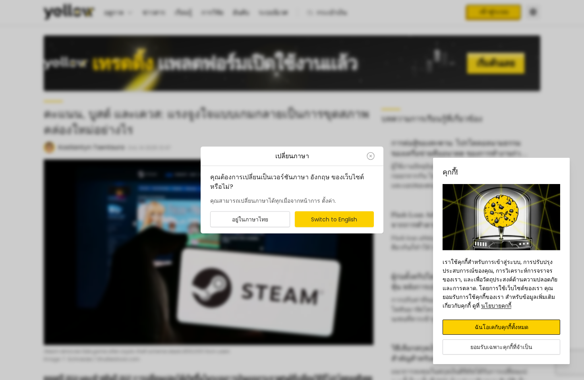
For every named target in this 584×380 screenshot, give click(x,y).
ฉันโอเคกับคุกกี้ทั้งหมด (501, 327)
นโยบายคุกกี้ (496, 306)
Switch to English (334, 219)
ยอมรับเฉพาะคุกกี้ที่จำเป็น (501, 347)
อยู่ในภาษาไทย (250, 219)
